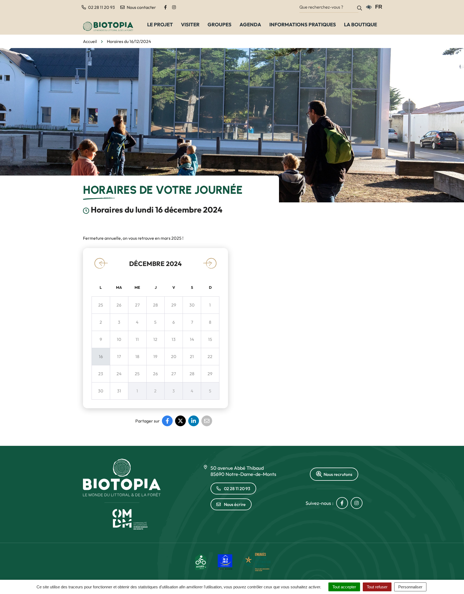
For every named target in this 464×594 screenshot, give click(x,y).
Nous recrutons (338, 474)
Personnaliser (410, 587)
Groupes (219, 24)
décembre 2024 (155, 264)
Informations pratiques (302, 24)
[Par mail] (206, 421)
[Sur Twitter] (180, 421)
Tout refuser (377, 587)
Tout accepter (344, 587)
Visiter (190, 24)
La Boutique (360, 24)
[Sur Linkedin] (193, 421)
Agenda (250, 24)
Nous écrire (235, 504)
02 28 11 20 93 (237, 488)
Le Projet (160, 24)
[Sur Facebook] (167, 421)
